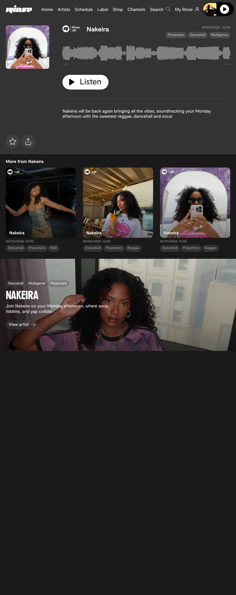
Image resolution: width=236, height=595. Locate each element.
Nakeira (98, 29)
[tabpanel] (146, 54)
